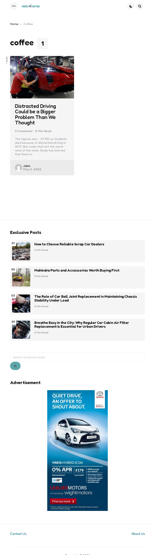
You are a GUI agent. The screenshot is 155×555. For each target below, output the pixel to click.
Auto (6, 59)
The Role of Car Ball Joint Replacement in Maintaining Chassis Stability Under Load (85, 299)
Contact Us (18, 534)
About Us (138, 534)
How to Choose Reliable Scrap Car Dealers (69, 244)
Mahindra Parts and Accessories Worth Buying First (76, 270)
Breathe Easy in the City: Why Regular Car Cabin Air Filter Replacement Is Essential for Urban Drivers (81, 325)
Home (14, 24)
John (26, 166)
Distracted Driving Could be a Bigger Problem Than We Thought (35, 114)
